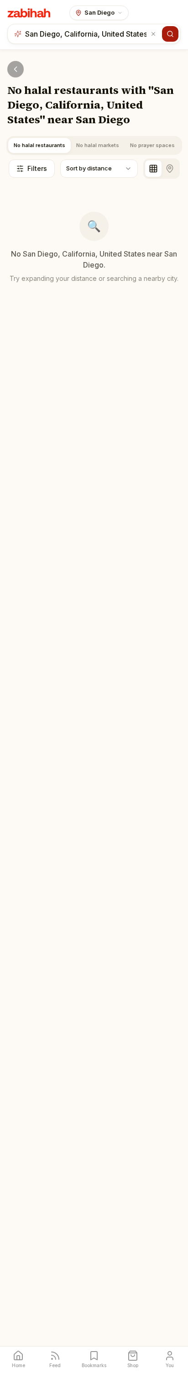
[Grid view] (153, 168)
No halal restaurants (39, 145)
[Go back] (15, 69)
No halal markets (97, 145)
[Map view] (170, 168)
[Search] (170, 34)
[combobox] (86, 33)
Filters (37, 168)
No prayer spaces (152, 145)
